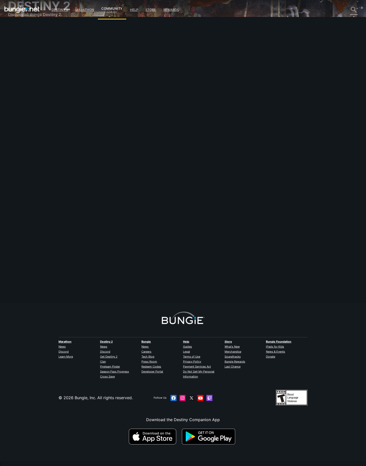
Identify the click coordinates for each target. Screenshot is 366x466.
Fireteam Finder (110, 366)
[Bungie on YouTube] (200, 398)
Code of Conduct (25, 148)
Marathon (84, 10)
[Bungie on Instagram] (182, 398)
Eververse (20, 72)
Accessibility (23, 82)
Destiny (22, 9)
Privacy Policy (192, 361)
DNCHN (105, 109)
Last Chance (233, 366)
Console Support (27, 107)
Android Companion (30, 97)
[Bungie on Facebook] (174, 398)
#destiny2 (119, 169)
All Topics (20, 27)
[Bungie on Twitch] (209, 398)
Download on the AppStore (155, 437)
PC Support (22, 102)
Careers (146, 351)
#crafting (173, 169)
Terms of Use (191, 356)
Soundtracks (233, 356)
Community (111, 7)
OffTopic (19, 132)
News (62, 346)
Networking (22, 67)
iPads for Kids (275, 346)
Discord (64, 351)
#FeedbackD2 (137, 169)
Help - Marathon (26, 137)
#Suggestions (156, 169)
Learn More (66, 356)
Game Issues (23, 77)
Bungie (146, 341)
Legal (186, 351)
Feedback (20, 37)
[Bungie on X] (191, 398)
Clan (103, 361)
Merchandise (233, 351)
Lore (15, 47)
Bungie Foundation (278, 341)
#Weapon (104, 169)
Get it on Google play (210, 437)
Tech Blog (147, 356)
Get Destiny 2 (109, 356)
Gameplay (20, 52)
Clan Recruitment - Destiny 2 (38, 122)
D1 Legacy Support (29, 112)
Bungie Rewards (235, 361)
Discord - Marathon (29, 142)
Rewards (171, 10)
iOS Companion (26, 92)
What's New (232, 346)
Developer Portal (152, 371)
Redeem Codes (151, 366)
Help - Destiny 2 (26, 57)
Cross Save (107, 376)
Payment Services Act (197, 366)
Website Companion (30, 87)
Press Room (149, 361)
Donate (270, 356)
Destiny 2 (60, 10)
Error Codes (22, 62)
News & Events (275, 351)
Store (150, 10)
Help (134, 10)
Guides (187, 346)
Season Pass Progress (114, 371)
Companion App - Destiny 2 (37, 117)
